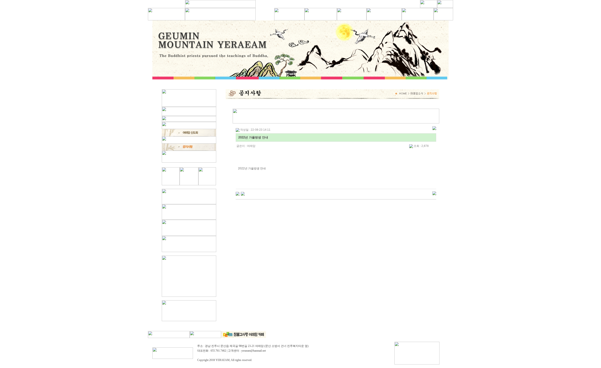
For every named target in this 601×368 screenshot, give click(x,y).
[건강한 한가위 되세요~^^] (237, 193)
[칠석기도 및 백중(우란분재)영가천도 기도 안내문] (243, 193)
